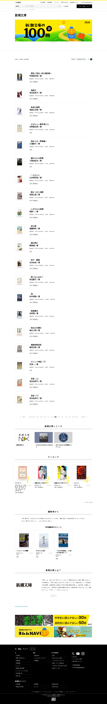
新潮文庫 (18, 660)
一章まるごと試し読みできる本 (59, 665)
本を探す (18, 655)
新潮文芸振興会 (76, 665)
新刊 (53, 655)
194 (37, 417)
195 (41, 417)
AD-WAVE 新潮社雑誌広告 (87, 2)
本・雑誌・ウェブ (85, 6)
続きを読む (53, 595)
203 (69, 417)
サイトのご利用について (36, 691)
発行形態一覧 (19, 673)
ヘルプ (66, 691)
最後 (83, 417)
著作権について (74, 2)
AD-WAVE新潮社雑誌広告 (79, 667)
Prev (16, 30)
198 (52, 417)
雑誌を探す (36, 655)
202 (66, 417)
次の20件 (75, 417)
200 (59, 417)
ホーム (16, 9)
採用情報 (49, 2)
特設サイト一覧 (56, 668)
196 (44, 417)
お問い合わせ (64, 2)
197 (48, 417)
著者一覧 (18, 675)
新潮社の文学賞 (19, 686)
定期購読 (36, 660)
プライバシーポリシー (47, 691)
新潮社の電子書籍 (20, 668)
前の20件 (32, 417)
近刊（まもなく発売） (57, 658)
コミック (18, 665)
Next (91, 30)
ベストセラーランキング (58, 660)
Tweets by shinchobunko (21, 606)
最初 (23, 417)
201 (62, 417)
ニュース (56, 2)
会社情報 (42, 2)
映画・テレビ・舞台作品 (58, 663)
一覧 (34, 649)
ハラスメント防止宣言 (58, 691)
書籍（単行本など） (20, 658)
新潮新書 (18, 663)
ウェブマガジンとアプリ (40, 658)
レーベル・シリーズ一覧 (25, 9)
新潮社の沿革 (55, 684)
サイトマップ (72, 691)
